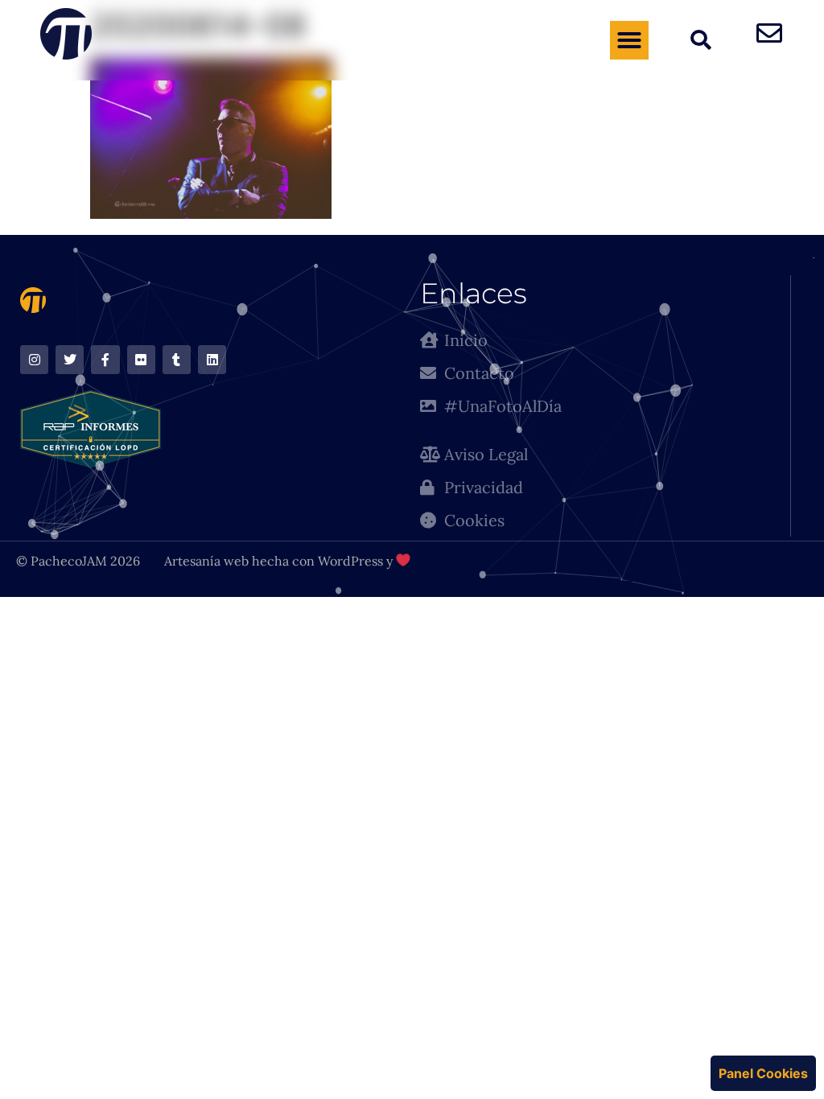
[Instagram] (34, 359)
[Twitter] (70, 359)
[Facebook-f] (105, 359)
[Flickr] (141, 359)
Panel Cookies (763, 1073)
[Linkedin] (212, 359)
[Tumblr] (177, 359)
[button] (629, 40)
